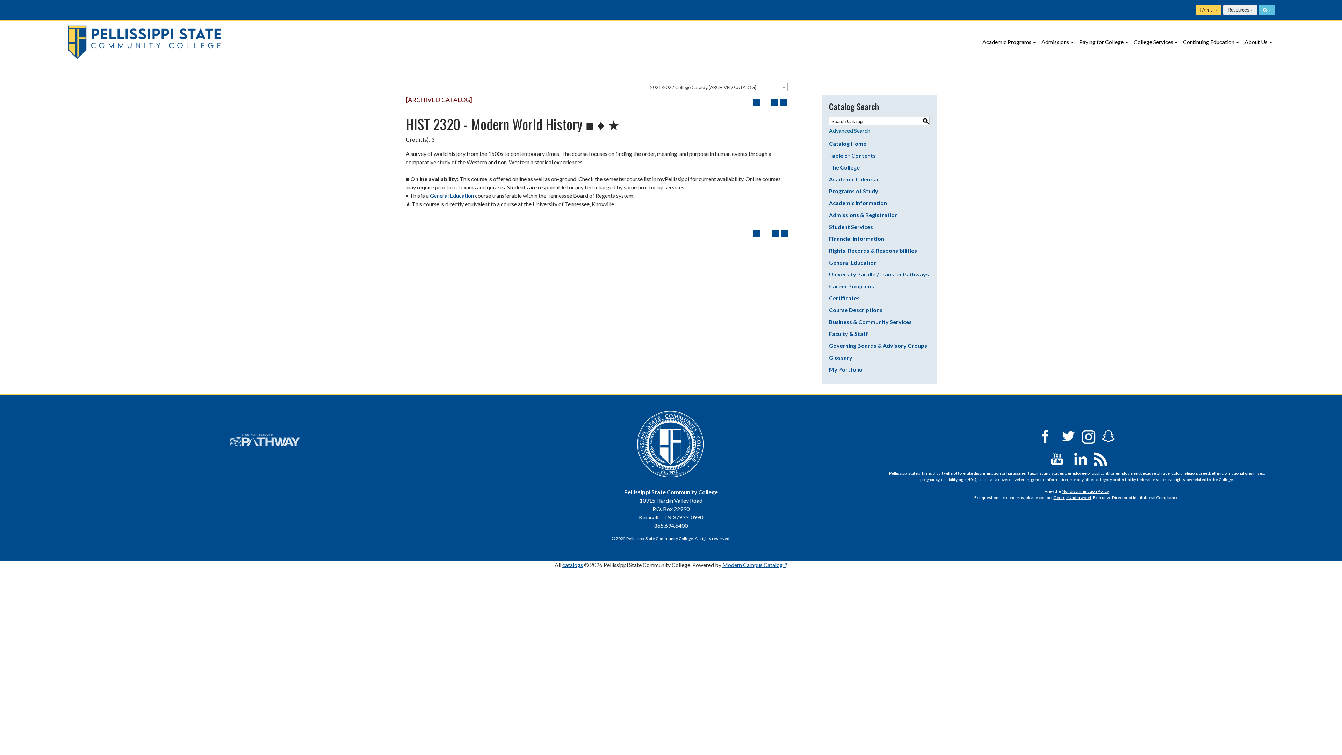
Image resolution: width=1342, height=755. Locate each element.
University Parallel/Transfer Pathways (879, 274)
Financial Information (856, 238)
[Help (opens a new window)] (784, 102)
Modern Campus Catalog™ (754, 564)
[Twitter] (1069, 435)
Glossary (840, 357)
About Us (1256, 41)
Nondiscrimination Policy (1085, 491)
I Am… (1207, 10)
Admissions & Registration (863, 214)
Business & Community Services (870, 321)
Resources (1238, 10)
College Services (1153, 41)
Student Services (851, 226)
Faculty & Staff (848, 333)
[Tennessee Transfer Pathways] (265, 440)
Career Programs (851, 286)
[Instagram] (1088, 435)
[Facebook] (1045, 435)
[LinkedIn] (1080, 458)
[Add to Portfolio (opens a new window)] (756, 102)
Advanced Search (849, 130)
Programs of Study (853, 191)
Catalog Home (847, 143)
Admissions (1055, 41)
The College (844, 167)
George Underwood (1072, 497)
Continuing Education (1208, 41)
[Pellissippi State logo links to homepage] (222, 42)
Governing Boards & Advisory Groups (878, 345)
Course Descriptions (855, 310)
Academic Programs (1006, 41)
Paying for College (1101, 41)
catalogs (572, 564)
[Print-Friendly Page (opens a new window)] (775, 102)
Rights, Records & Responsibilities (873, 250)
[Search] (1267, 10)
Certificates (844, 298)
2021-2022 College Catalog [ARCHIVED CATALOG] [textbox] (703, 87)
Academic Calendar (854, 179)
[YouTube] (1057, 458)
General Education (452, 195)
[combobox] (718, 87)
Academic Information (858, 203)
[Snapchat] (1108, 435)
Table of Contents (852, 155)
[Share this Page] (766, 102)
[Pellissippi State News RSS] (1100, 458)
